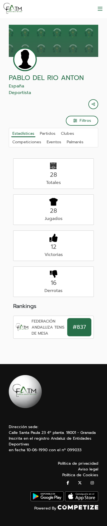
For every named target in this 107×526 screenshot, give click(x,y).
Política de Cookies (80, 475)
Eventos (54, 142)
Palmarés (75, 142)
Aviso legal (88, 469)
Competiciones (26, 142)
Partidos (47, 133)
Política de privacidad (78, 463)
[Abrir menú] (100, 9)
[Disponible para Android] (47, 500)
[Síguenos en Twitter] (80, 483)
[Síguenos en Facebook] (68, 483)
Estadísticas (23, 133)
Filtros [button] (85, 120)
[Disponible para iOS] (81, 500)
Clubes (67, 133)
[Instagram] (92, 483)
